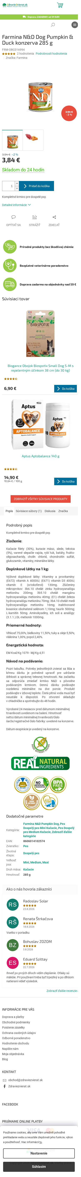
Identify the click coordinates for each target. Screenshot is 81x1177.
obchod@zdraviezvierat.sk (25, 1080)
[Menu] (75, 25)
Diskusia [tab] (50, 511)
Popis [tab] (9, 511)
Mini (26, 862)
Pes (25, 846)
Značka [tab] (63, 511)
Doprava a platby (13, 1017)
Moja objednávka (13, 1054)
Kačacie (28, 869)
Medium (35, 862)
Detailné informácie (14, 205)
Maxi (45, 862)
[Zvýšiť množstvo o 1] (17, 183)
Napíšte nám (10, 1048)
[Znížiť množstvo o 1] (17, 188)
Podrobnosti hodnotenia (51, 53)
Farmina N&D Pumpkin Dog (41, 823)
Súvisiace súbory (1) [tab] (29, 511)
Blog (5, 1059)
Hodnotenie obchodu (15, 1043)
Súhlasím (39, 1167)
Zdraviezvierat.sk (19, 1086)
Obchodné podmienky (16, 1022)
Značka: (16, 57)
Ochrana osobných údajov (19, 1033)
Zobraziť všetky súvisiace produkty (40, 499)
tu (40, 1142)
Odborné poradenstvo (16, 1038)
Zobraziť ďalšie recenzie (62, 990)
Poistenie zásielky (13, 1027)
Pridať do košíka (39, 186)
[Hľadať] (53, 25)
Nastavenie (39, 1153)
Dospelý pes (31, 853)
